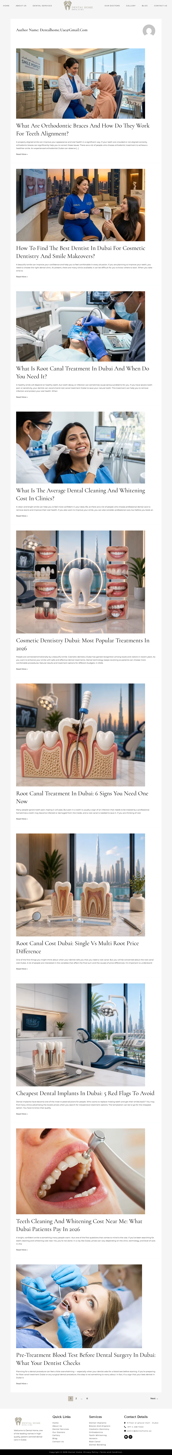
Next (154, 1398)
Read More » (22, 154)
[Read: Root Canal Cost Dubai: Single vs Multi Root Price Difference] (80, 885)
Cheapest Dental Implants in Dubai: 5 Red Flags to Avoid (85, 1093)
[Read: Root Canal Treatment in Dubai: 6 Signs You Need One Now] (80, 735)
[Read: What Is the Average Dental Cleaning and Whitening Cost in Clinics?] (80, 447)
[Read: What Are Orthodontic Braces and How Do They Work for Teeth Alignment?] (80, 83)
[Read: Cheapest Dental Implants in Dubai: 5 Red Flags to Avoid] (80, 1034)
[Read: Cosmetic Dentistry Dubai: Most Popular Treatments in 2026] (80, 582)
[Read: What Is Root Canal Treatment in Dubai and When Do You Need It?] (80, 326)
